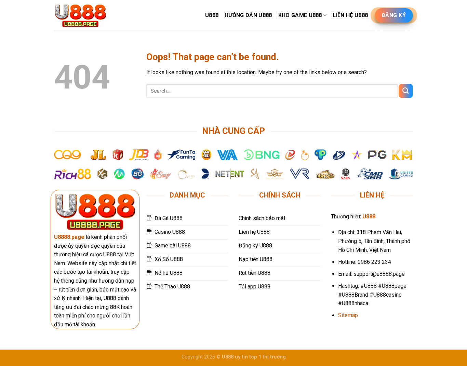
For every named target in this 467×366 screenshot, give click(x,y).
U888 (211, 15)
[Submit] (406, 91)
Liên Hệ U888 (350, 15)
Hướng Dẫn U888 (248, 15)
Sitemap (348, 315)
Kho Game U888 (300, 15)
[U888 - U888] (80, 15)
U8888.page (69, 237)
